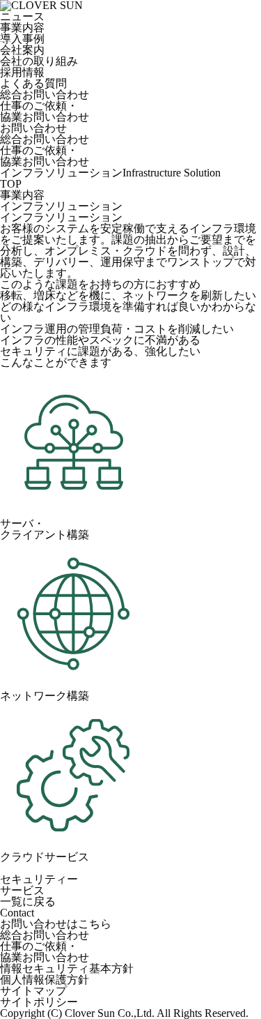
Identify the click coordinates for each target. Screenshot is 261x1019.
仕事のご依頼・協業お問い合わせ (44, 111)
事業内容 (22, 27)
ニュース (22, 16)
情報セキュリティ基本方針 (67, 968)
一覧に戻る (28, 901)
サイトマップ (33, 991)
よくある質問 (33, 83)
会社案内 (22, 50)
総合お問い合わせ (44, 94)
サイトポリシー (39, 1002)
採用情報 (22, 72)
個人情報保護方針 (44, 980)
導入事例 (22, 39)
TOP (11, 184)
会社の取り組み (39, 61)
